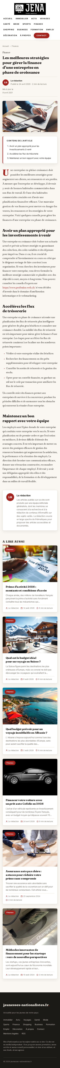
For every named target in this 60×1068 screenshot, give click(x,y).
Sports (27, 24)
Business (22, 30)
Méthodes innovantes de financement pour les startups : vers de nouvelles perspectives (26, 953)
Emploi (50, 30)
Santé (6, 24)
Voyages (45, 19)
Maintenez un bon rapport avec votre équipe (30, 158)
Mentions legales (10, 1033)
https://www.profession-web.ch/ (19, 287)
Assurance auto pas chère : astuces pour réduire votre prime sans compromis (23, 875)
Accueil (8, 19)
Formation (37, 30)
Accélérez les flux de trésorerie (23, 154)
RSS (24, 1033)
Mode (16, 24)
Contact (42, 35)
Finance (38, 24)
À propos (25, 35)
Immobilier (22, 19)
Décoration (10, 35)
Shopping (8, 30)
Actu (34, 19)
